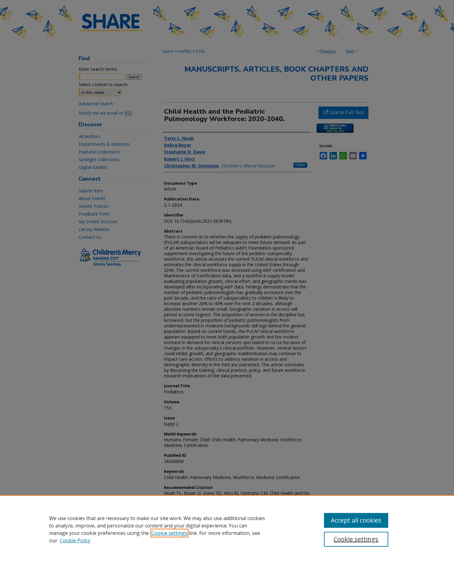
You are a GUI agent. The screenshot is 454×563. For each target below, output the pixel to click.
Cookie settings (169, 533)
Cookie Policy (75, 540)
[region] (227, 529)
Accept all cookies (356, 520)
